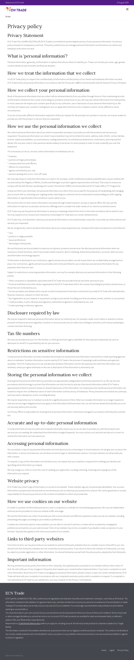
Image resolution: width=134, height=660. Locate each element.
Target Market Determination (29, 623)
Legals (111, 650)
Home (8, 16)
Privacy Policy (123, 650)
